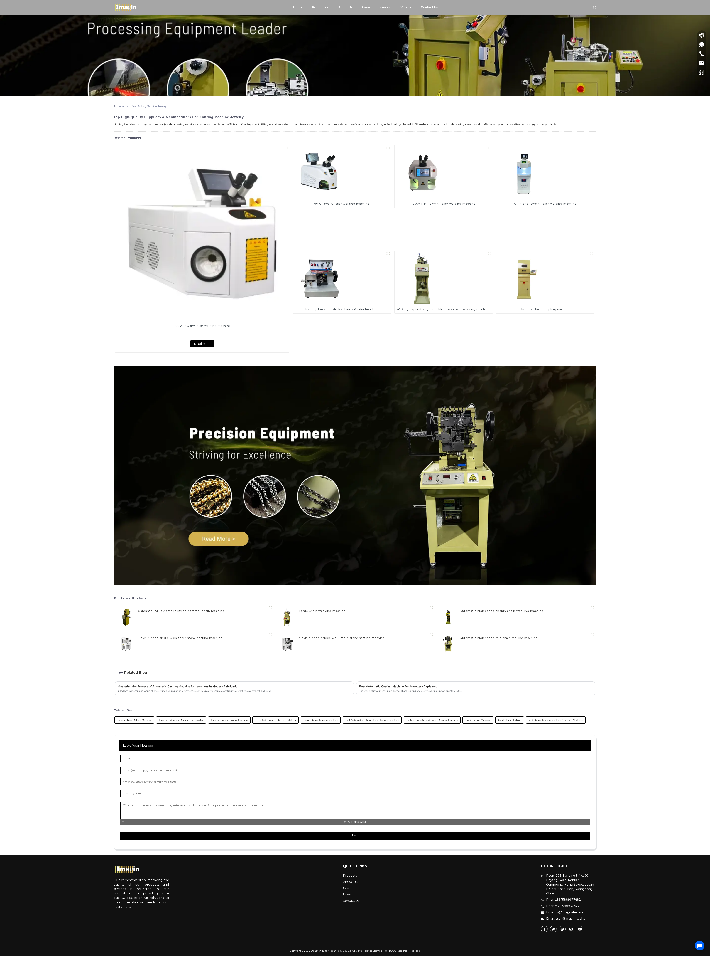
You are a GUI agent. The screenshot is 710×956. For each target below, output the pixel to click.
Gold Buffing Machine (477, 720)
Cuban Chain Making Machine (134, 720)
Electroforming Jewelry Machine (229, 720)
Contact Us (351, 901)
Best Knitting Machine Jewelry (148, 106)
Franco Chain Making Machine (321, 720)
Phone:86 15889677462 (563, 906)
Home (120, 106)
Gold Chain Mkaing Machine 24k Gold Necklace (556, 720)
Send (355, 835)
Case (346, 888)
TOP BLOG (390, 950)
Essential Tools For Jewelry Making (275, 720)
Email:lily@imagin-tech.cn (565, 912)
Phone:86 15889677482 (563, 899)
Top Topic (415, 950)
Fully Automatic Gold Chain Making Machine (432, 720)
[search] (594, 7)
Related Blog (135, 672)
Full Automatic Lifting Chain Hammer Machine (372, 720)
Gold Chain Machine (509, 720)
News (347, 894)
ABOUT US (351, 882)
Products (350, 875)
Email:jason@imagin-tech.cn (567, 918)
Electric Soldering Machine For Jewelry (181, 720)
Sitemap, (378, 950)
